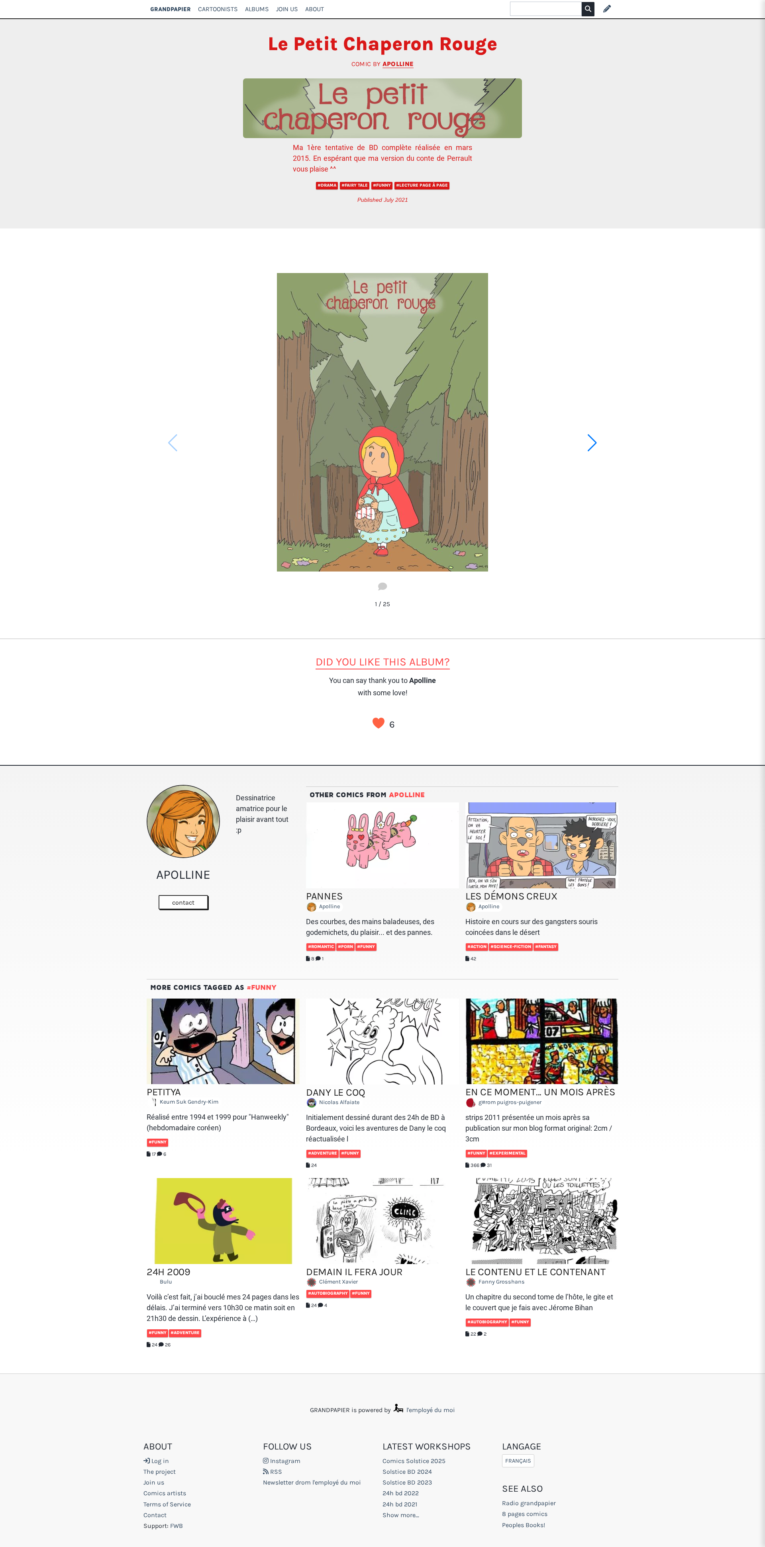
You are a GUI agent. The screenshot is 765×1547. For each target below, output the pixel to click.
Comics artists (164, 1493)
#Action (476, 946)
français (518, 1460)
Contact (155, 1515)
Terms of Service (167, 1504)
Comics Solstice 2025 (413, 1461)
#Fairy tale (354, 185)
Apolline (398, 64)
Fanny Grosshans (501, 1282)
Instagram (284, 1461)
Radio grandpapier (529, 1503)
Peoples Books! (523, 1525)
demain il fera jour (354, 1272)
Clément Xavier (338, 1282)
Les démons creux (511, 896)
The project (159, 1471)
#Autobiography (328, 1293)
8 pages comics (524, 1514)
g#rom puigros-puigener (509, 1102)
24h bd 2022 (400, 1493)
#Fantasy (546, 946)
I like (378, 723)
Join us (153, 1482)
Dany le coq (335, 1092)
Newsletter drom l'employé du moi (312, 1482)
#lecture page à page (422, 185)
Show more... (400, 1515)
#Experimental (507, 1153)
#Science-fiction (510, 946)
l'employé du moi (430, 1410)
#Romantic (321, 946)
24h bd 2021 (399, 1504)
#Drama (327, 185)
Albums (257, 9)
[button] (592, 443)
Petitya (164, 1092)
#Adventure (322, 1153)
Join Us (287, 9)
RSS (275, 1471)
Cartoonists (218, 9)
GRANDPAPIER (170, 9)
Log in (159, 1461)
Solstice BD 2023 (407, 1482)
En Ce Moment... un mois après (540, 1092)
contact (183, 902)
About (314, 9)
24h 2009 (168, 1272)
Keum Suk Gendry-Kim (188, 1102)
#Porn (345, 946)
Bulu (165, 1282)
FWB (176, 1525)
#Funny (382, 185)
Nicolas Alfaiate (338, 1102)
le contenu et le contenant (535, 1272)
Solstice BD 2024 (407, 1471)
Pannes (324, 896)
